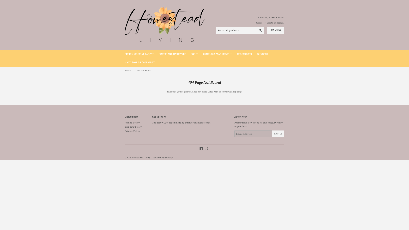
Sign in (259, 23)
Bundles (262, 54)
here (216, 91)
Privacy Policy (132, 131)
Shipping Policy (133, 126)
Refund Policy (132, 122)
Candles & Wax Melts (216, 54)
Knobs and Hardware (172, 54)
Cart (278, 30)
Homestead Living (141, 157)
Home (128, 70)
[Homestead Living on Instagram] (206, 149)
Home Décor (244, 54)
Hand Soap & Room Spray (140, 62)
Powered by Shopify (163, 157)
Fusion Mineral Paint (138, 54)
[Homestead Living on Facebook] (201, 149)
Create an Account (275, 23)
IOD (193, 54)
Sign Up (278, 134)
